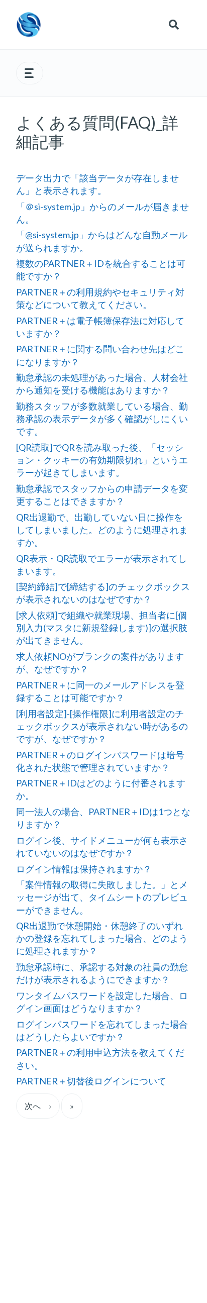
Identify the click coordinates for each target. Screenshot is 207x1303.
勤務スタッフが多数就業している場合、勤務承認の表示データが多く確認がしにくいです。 (102, 418)
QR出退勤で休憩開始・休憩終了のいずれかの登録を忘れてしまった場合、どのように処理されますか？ (102, 938)
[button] (29, 73)
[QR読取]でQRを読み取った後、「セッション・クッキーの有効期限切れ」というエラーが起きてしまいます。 (102, 460)
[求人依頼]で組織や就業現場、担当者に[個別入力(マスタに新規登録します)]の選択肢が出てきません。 (101, 628)
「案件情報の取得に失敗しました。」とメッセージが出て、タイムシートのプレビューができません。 (102, 897)
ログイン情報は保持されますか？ (84, 868)
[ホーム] (28, 24)
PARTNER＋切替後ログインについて (91, 1080)
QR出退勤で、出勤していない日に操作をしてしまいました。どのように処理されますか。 (102, 530)
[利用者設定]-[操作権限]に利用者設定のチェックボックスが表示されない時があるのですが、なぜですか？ (102, 726)
